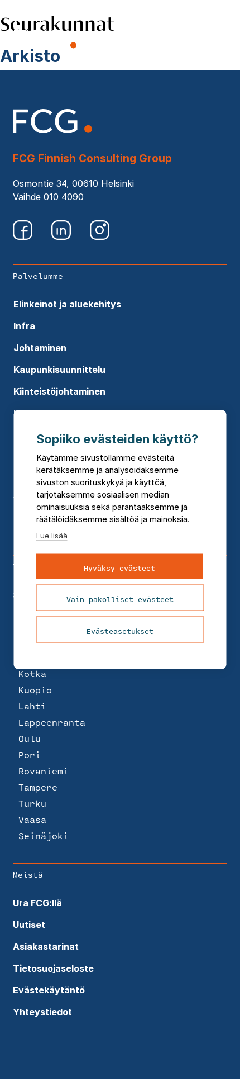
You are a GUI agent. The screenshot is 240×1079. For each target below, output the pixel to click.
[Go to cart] (170, 41)
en (196, 40)
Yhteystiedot (42, 1012)
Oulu (29, 738)
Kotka (32, 673)
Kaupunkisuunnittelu (59, 369)
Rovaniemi (43, 771)
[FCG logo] (52, 129)
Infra (24, 326)
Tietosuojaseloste (53, 968)
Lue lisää (52, 535)
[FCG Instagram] (99, 236)
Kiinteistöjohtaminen (59, 391)
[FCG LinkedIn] (62, 236)
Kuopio (35, 690)
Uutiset (29, 924)
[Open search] (142, 40)
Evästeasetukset (120, 631)
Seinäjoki (43, 836)
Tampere (37, 787)
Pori (29, 754)
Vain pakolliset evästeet (120, 599)
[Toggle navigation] (220, 40)
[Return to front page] (45, 48)
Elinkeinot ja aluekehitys (67, 304)
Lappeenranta (51, 722)
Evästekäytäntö (49, 990)
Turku (32, 803)
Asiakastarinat (46, 946)
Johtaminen (39, 347)
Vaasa (32, 819)
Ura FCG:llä (37, 902)
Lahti (32, 706)
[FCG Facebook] (24, 236)
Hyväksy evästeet (119, 568)
